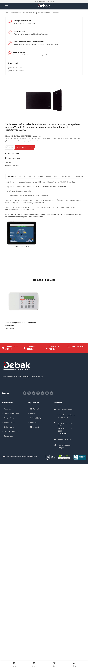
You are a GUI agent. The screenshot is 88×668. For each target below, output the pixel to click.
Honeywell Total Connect (41, 13)
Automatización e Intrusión (21, 13)
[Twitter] (29, 393)
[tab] (11, 176)
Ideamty (35, 456)
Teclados (55, 13)
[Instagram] (33, 393)
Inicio (7, 13)
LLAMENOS (62, 433)
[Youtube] (47, 393)
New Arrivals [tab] (65, 176)
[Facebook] (24, 393)
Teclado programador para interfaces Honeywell (20, 324)
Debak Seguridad (18, 456)
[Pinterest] (38, 393)
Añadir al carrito (25, 147)
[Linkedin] (42, 393)
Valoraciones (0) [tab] (52, 176)
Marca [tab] (40, 176)
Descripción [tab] (11, 176)
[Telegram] (51, 393)
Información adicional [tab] (27, 176)
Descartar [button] (50, 1)
